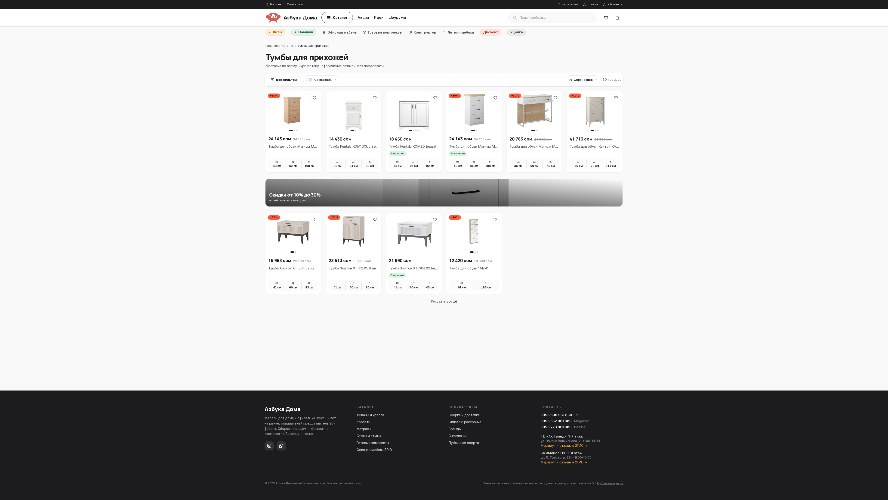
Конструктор (425, 32)
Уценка (516, 32)
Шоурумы (397, 17)
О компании (458, 436)
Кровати (363, 422)
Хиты (277, 32)
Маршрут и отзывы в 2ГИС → (564, 445)
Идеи (378, 17)
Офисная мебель (342, 32)
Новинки (305, 32)
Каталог (340, 17)
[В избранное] (315, 98)
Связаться (295, 4)
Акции (363, 17)
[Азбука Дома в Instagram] (269, 445)
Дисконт (490, 32)
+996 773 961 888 (556, 427)
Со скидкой (325, 79)
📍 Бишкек (273, 4)
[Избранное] (606, 17)
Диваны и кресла (370, 415)
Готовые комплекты (385, 32)
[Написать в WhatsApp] (281, 445)
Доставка (590, 4)
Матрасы (364, 429)
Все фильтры (286, 79)
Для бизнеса (613, 4)
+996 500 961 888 (556, 415)
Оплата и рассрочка (465, 422)
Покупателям (568, 4)
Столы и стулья (369, 436)
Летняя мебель (460, 32)
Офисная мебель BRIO (374, 450)
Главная (271, 45)
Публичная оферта (464, 443)
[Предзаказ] (617, 17)
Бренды (455, 429)
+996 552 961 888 (556, 421)
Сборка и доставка (464, 415)
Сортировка (583, 79)
